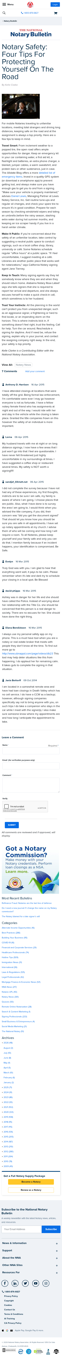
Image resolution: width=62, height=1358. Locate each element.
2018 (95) (8, 1122)
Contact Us (9, 1309)
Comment (7, 775)
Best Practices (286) (11, 932)
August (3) (8, 1048)
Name (5, 745)
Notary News (23, 364)
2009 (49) (8, 1166)
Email (18, 760)
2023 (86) (8, 1097)
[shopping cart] (51, 13)
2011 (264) (8, 1156)
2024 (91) (8, 1092)
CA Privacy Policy (12, 1323)
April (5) (7, 1067)
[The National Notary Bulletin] (31, 33)
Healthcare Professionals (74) (15, 952)
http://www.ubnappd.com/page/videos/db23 (27, 653)
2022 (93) (8, 1102)
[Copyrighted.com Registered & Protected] (9, 1350)
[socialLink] (5, 1285)
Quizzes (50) (8, 1002)
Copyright (9, 1300)
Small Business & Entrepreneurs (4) (18, 1021)
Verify (5, 798)
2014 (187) (8, 1141)
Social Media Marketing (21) (14, 1026)
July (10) (7, 1053)
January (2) (9, 1082)
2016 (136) (8, 1132)
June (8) (7, 1058)
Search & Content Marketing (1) (16, 1011)
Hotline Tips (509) (10, 957)
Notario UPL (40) (9, 992)
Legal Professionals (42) (13, 977)
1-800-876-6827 (31, 13)
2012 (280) (8, 1151)
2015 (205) (8, 1136)
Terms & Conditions (13, 1314)
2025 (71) (8, 1087)
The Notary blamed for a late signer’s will (21, 916)
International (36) (9, 967)
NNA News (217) (9, 987)
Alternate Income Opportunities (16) (18, 928)
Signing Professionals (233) (14, 1016)
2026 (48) (8, 1042)
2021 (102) (8, 1107)
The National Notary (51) (13, 1031)
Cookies (8, 1305)
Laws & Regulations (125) (13, 972)
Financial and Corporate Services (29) (19, 947)
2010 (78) (8, 1161)
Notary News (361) (10, 997)
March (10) (8, 1072)
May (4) (7, 1063)
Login (55, 4)
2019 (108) (8, 1117)
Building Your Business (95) (14, 937)
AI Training (9, 1318)
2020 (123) (8, 1112)
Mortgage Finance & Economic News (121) (21, 982)
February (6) (9, 1077)
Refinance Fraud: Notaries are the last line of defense (27, 903)
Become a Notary (31, 1181)
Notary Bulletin (10, 21)
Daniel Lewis (18, 196)
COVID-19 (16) (8, 942)
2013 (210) (8, 1146)
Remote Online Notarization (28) (16, 1006)
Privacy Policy (11, 1296)
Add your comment (35, 371)
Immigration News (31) (12, 962)
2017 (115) (8, 1127)
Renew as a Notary (31, 1190)
